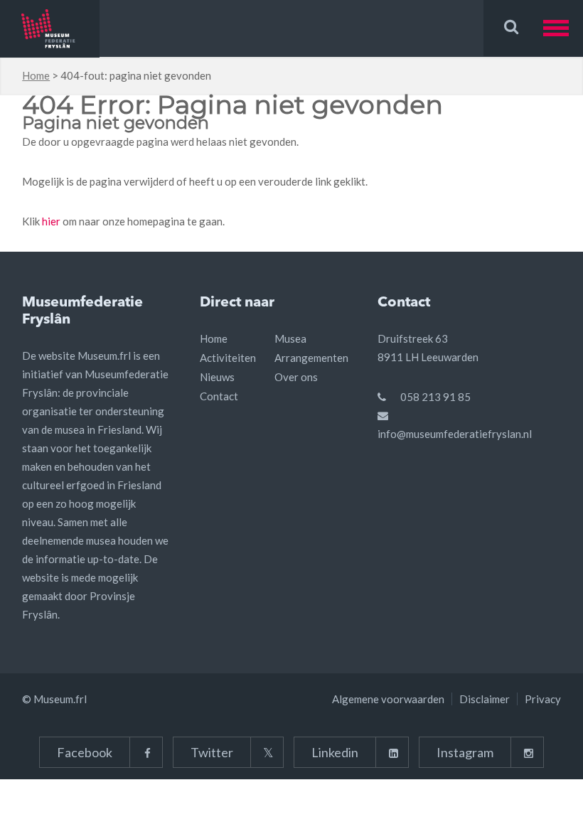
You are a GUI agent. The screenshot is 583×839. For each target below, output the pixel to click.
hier (51, 221)
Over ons (296, 376)
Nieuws (217, 376)
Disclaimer (484, 699)
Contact (219, 396)
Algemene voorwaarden (388, 699)
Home (36, 75)
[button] (563, 28)
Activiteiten (228, 357)
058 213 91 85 (435, 396)
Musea (290, 338)
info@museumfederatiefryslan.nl (455, 433)
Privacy (543, 699)
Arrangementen (311, 357)
